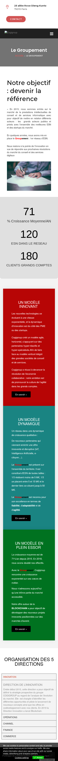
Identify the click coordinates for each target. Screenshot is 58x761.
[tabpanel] (29, 697)
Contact (16, 19)
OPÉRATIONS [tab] (10, 717)
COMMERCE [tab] (9, 736)
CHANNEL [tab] (8, 723)
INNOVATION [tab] (9, 676)
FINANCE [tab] (8, 729)
